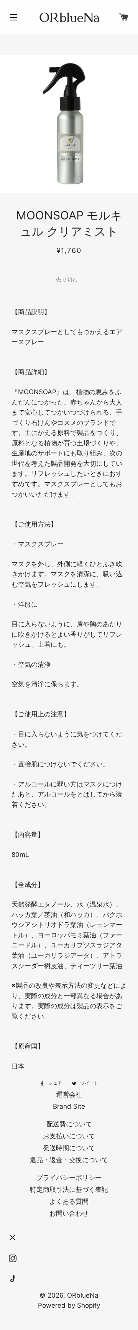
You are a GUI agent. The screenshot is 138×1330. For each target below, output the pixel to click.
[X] (13, 1238)
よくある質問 (69, 1201)
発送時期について (69, 1148)
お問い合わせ (69, 1213)
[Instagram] (13, 1258)
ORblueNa (83, 1295)
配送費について (69, 1124)
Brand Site (69, 1106)
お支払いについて (69, 1136)
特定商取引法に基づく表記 (69, 1189)
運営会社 (69, 1094)
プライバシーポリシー (69, 1177)
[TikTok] (13, 1279)
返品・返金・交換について (69, 1160)
